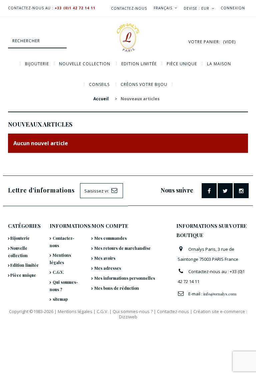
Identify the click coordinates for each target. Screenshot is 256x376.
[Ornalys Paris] (128, 37)
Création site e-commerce (219, 311)
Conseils (99, 84)
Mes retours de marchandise (122, 248)
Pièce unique (182, 64)
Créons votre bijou (144, 84)
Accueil (101, 99)
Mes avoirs (104, 258)
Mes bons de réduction (116, 288)
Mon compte (109, 225)
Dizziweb (128, 317)
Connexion (233, 8)
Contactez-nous (129, 8)
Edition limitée (139, 64)
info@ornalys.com (219, 293)
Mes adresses (107, 268)
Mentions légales (75, 311)
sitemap (60, 299)
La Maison (219, 64)
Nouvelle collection (84, 64)
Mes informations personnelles (124, 278)
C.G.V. (58, 272)
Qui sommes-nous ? (133, 311)
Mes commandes (110, 238)
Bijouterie (37, 64)
